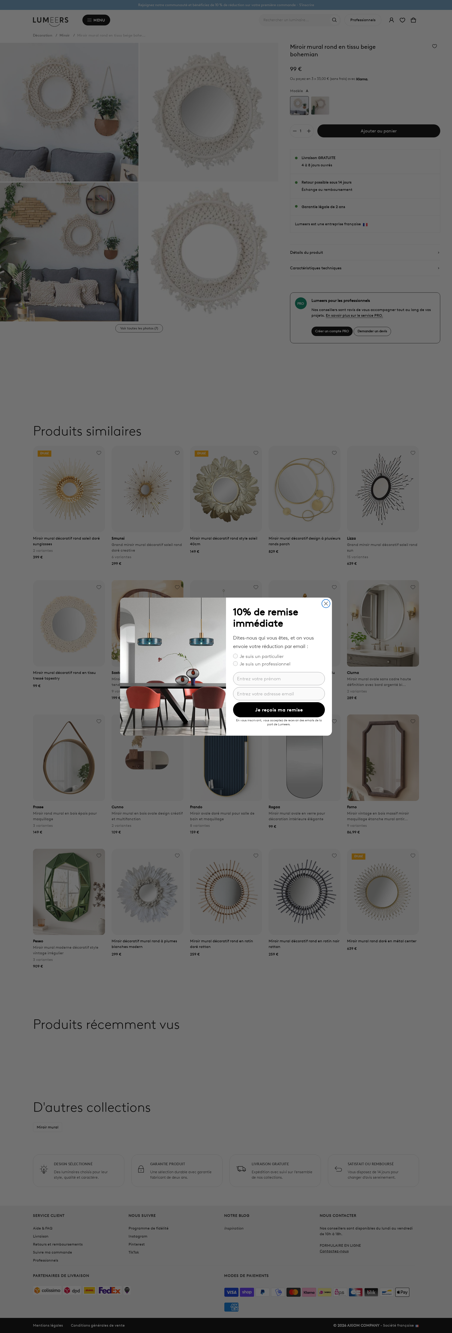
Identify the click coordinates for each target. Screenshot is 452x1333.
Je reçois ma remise (279, 710)
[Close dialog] (326, 603)
